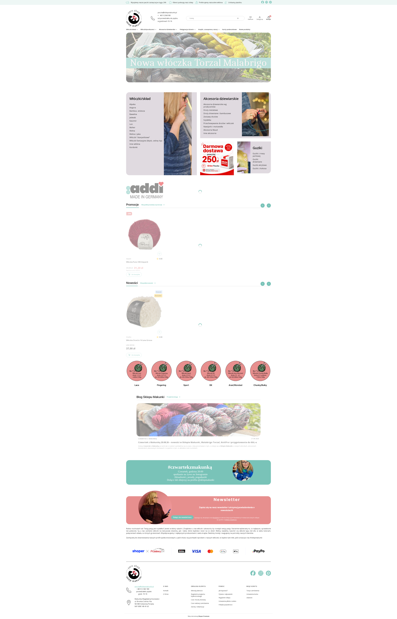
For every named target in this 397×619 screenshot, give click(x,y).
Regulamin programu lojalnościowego (198, 595)
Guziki (257, 148)
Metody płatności (197, 591)
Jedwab (132, 117)
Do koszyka (136, 274)
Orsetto (128, 337)
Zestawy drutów (210, 116)
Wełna (132, 130)
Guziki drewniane (257, 160)
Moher (132, 127)
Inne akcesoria (209, 133)
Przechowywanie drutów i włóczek (218, 123)
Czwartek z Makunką (147, 439)
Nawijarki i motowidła (213, 126)
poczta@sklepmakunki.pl (167, 12)
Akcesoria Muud (210, 130)
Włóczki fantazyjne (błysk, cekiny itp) (145, 140)
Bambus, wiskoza (137, 111)
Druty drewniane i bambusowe (217, 113)
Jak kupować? (223, 591)
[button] (242, 18)
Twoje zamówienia (252, 591)
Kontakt (165, 591)
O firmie (166, 594)
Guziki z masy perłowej (259, 154)
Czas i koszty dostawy (198, 600)
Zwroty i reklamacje (197, 607)
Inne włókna (134, 144)
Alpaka (132, 104)
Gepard (128, 259)
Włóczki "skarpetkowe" (139, 137)
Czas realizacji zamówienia (200, 603)
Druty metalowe (210, 110)
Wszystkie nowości (146, 283)
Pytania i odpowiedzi (225, 594)
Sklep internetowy (198, 616)
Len (131, 124)
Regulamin (216, 518)
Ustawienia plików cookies (227, 601)
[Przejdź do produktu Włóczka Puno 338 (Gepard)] (144, 234)
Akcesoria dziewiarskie (221, 98)
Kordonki (133, 147)
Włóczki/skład (140, 98)
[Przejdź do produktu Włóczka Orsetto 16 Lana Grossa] (144, 312)
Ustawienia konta (252, 594)
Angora (132, 107)
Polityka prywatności (225, 605)
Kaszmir (133, 121)
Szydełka (207, 120)
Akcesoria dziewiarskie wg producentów (215, 105)
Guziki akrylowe (260, 165)
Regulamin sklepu (224, 598)
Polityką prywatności (231, 520)
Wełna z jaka (135, 134)
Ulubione (249, 598)
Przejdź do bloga (172, 397)
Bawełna (133, 114)
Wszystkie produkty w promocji (151, 205)
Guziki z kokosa (259, 168)
